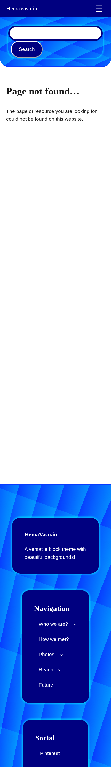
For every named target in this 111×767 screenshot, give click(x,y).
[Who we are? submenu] (75, 624)
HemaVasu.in (21, 8)
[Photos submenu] (61, 654)
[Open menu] (99, 8)
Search (27, 49)
